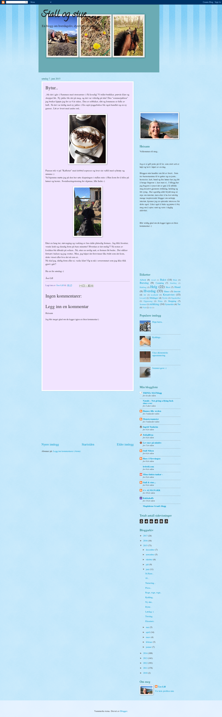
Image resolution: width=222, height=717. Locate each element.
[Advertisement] (88, 416)
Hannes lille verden (152, 411)
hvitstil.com (148, 466)
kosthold (154, 294)
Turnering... (150, 582)
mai (148, 627)
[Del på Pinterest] (92, 285)
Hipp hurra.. (157, 321)
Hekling (143, 287)
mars (148, 637)
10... (147, 578)
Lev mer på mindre (152, 442)
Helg (153, 286)
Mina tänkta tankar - (153, 474)
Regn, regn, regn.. (153, 592)
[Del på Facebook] (89, 285)
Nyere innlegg (50, 444)
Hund (177, 287)
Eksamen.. (150, 621)
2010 (145, 672)
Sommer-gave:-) (159, 367)
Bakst (163, 279)
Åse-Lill (162, 686)
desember (150, 549)
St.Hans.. (149, 573)
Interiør (177, 291)
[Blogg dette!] (83, 285)
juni (148, 569)
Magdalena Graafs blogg (154, 506)
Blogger (123, 710)
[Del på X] (86, 285)
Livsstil (143, 298)
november (150, 554)
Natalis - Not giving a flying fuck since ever (158, 402)
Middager (154, 297)
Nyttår (164, 298)
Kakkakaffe (148, 498)
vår (150, 307)
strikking (154, 304)
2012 (145, 662)
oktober (149, 559)
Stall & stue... (149, 482)
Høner (167, 291)
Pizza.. (148, 587)
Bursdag (144, 283)
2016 (145, 540)
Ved (144, 307)
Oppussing (148, 301)
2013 (145, 658)
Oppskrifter (175, 298)
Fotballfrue (148, 434)
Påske (160, 301)
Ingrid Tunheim (150, 426)
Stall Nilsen (148, 450)
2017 (145, 535)
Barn (175, 279)
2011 (145, 667)
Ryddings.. (157, 337)
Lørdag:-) (149, 611)
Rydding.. (149, 597)
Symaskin (169, 304)
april (148, 632)
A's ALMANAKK (151, 490)
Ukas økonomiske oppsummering (160, 354)
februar (149, 641)
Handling (173, 283)
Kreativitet (169, 294)
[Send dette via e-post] (80, 285)
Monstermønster (151, 419)
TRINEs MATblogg (152, 392)
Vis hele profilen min (164, 690)
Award (153, 280)
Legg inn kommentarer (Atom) (66, 451)
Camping (160, 282)
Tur (178, 304)
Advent (143, 279)
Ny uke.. (149, 601)
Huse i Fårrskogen (151, 458)
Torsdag (148, 616)
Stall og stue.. (65, 15)
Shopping (172, 300)
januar (149, 646)
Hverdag (150, 290)
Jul (145, 294)
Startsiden (88, 444)
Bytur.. (148, 606)
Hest (168, 287)
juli (147, 564)
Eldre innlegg (125, 444)
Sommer (143, 304)
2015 (145, 545)
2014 (145, 653)
